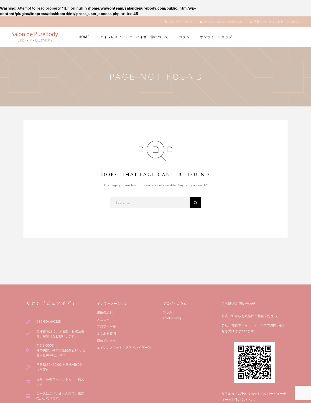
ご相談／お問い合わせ (239, 303)
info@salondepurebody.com (223, 21)
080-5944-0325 (180, 21)
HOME (84, 37)
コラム (184, 37)
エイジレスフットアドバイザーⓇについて (134, 37)
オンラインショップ (216, 37)
